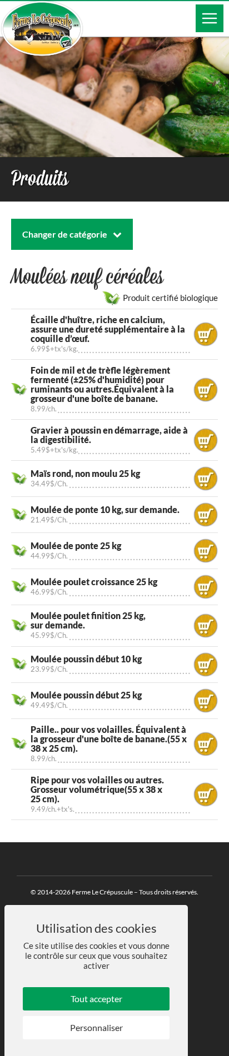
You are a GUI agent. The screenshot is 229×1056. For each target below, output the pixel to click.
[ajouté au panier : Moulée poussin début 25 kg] (205, 700)
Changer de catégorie (64, 234)
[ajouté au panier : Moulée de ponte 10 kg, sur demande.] (205, 514)
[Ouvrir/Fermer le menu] (209, 18)
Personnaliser (96, 1027)
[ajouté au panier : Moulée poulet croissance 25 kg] (205, 587)
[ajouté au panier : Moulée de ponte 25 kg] (205, 551)
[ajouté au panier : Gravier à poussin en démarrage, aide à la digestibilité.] (205, 440)
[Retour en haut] (219, 1046)
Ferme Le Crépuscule (102, 892)
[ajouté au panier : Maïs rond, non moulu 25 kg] (205, 478)
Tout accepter (96, 998)
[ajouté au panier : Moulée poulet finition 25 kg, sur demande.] (205, 626)
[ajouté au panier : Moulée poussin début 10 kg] (205, 664)
